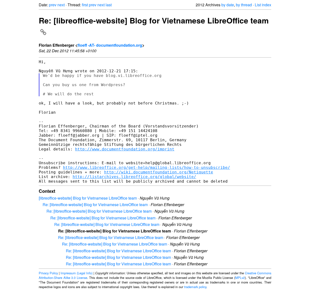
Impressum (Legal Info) (77, 273)
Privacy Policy (48, 273)
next (61, 4)
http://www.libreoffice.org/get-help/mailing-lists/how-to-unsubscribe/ (146, 167)
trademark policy (195, 286)
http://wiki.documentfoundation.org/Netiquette (158, 172)
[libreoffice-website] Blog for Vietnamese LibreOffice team (88, 198)
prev (52, 4)
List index (263, 4)
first (85, 4)
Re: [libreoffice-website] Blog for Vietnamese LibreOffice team (95, 204)
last (109, 4)
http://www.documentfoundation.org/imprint (124, 149)
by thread (244, 4)
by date (227, 4)
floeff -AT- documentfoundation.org (110, 45)
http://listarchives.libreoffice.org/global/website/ (134, 176)
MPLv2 (240, 277)
